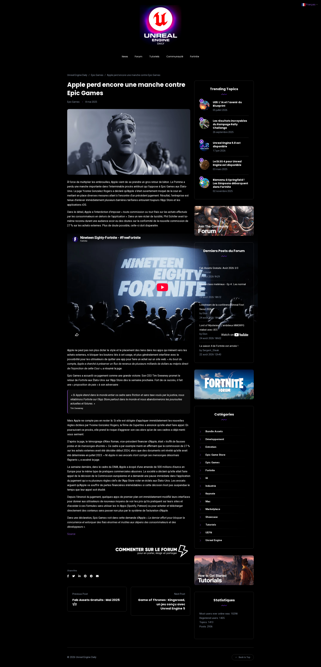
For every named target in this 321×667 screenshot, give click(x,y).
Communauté (174, 56)
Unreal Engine (213, 540)
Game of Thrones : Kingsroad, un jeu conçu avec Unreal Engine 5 (161, 604)
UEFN (208, 532)
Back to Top (244, 657)
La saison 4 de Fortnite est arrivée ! (218, 345)
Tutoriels (154, 56)
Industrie (210, 485)
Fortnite (194, 56)
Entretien (210, 446)
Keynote (210, 493)
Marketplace (212, 509)
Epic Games (73, 101)
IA (206, 478)
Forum (138, 56)
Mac (207, 501)
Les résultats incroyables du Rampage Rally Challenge (230, 124)
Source (71, 534)
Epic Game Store (215, 454)
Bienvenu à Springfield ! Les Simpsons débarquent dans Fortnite (230, 183)
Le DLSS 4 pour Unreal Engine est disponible (227, 163)
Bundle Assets (214, 431)
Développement (214, 439)
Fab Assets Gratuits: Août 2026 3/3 (218, 268)
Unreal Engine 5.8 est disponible (227, 144)
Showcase (211, 517)
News (125, 56)
